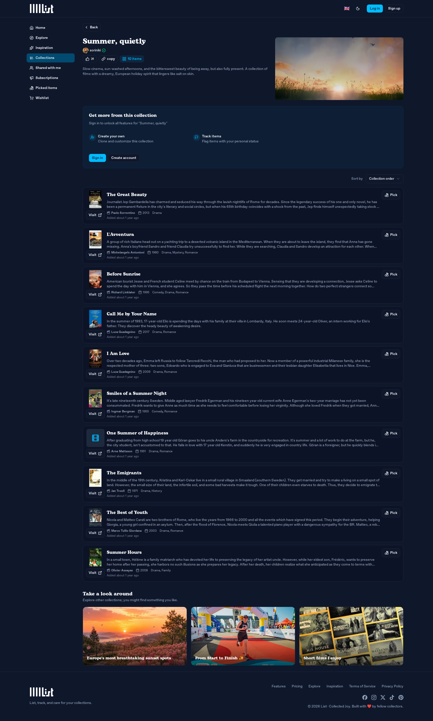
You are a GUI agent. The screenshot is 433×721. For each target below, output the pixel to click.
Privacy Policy (392, 686)
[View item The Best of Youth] (243, 523)
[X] (382, 697)
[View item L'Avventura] (243, 245)
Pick (393, 195)
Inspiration (44, 48)
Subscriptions (47, 78)
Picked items (46, 88)
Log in (375, 8)
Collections (45, 58)
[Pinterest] (400, 697)
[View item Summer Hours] (243, 563)
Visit (92, 215)
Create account (123, 158)
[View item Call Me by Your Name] (243, 325)
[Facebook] (364, 697)
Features (279, 686)
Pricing (297, 686)
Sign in (97, 158)
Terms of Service (362, 686)
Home (40, 28)
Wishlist (42, 98)
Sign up (394, 8)
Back (94, 27)
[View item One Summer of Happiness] (243, 444)
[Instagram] (373, 697)
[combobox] (384, 178)
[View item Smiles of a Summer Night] (243, 404)
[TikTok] (391, 697)
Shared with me (48, 68)
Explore (42, 38)
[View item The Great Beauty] (243, 206)
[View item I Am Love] (243, 364)
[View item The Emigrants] (243, 484)
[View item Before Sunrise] (243, 285)
